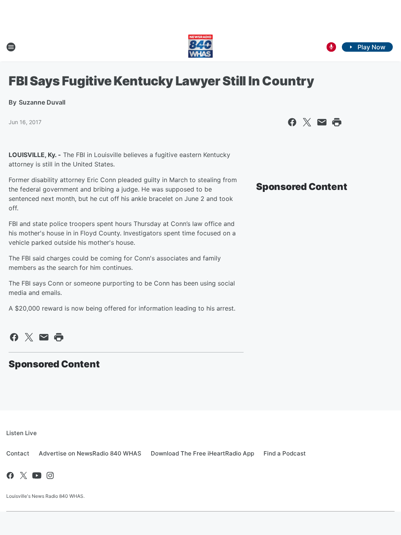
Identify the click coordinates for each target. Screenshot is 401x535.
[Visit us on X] (23, 475)
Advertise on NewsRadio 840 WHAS (90, 453)
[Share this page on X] (307, 122)
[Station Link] (200, 47)
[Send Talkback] (331, 47)
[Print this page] (336, 122)
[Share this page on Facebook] (292, 122)
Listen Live (21, 433)
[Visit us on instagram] (50, 475)
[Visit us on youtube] (37, 475)
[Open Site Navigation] (11, 47)
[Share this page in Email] (321, 122)
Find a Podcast (285, 453)
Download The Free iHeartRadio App (202, 453)
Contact (17, 453)
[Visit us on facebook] (10, 475)
